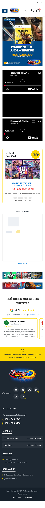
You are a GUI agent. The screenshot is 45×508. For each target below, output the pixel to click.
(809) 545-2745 (12, 419)
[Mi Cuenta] (32, 10)
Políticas (28, 498)
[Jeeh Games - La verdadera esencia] (14, 10)
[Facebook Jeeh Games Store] (29, 389)
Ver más (22, 263)
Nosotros (17, 498)
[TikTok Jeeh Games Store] (16, 396)
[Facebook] (37, 2)
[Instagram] (41, 2)
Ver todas (34, 315)
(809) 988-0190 (12, 423)
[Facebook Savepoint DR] (36, 389)
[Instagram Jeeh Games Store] (16, 389)
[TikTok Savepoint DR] (22, 396)
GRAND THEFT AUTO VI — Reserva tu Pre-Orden (22, 184)
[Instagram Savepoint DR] (22, 389)
